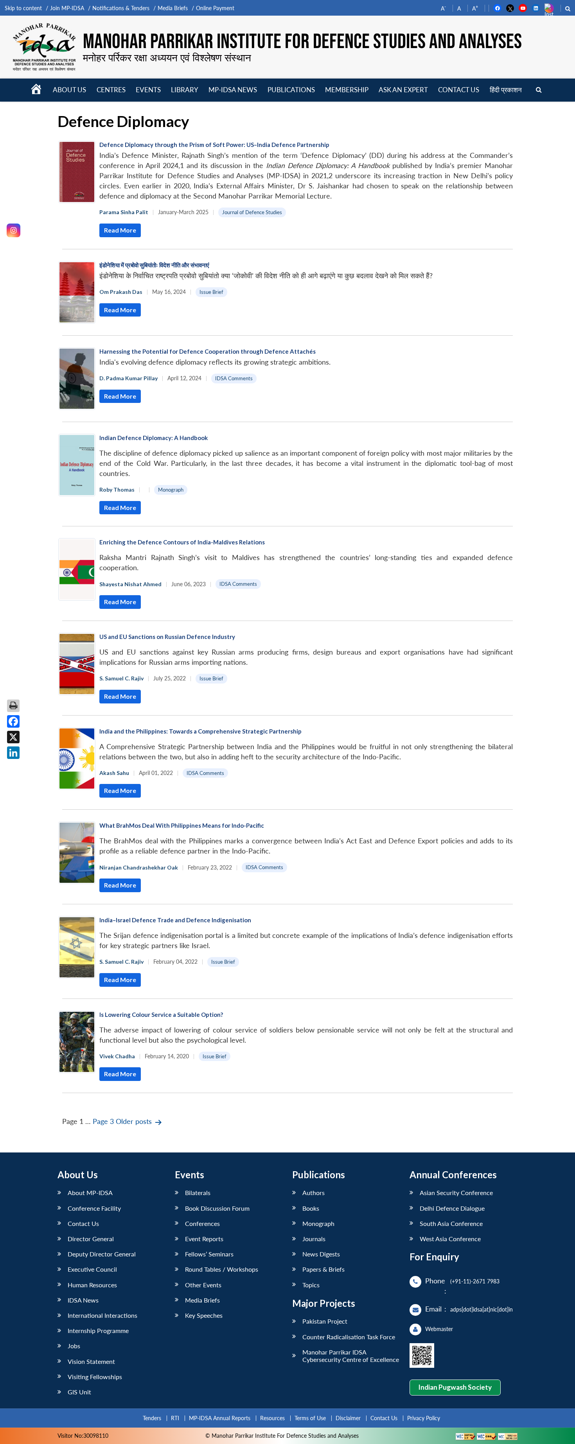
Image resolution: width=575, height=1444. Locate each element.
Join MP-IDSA (67, 8)
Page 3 (103, 1121)
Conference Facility (94, 1208)
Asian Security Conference (456, 1192)
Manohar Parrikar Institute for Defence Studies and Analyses (302, 41)
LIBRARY (184, 90)
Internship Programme (98, 1330)
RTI (175, 1418)
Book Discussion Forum (217, 1208)
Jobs (74, 1345)
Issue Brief (211, 292)
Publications (291, 90)
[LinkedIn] (13, 752)
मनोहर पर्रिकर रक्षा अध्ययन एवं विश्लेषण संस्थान (167, 57)
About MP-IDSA (90, 1192)
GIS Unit (79, 1392)
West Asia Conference (450, 1238)
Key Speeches (204, 1315)
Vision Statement (91, 1361)
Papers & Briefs (323, 1269)
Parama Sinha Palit (123, 212)
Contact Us (83, 1223)
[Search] (539, 90)
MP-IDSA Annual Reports (219, 1418)
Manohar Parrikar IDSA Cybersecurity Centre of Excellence (350, 1355)
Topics (311, 1284)
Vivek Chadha (117, 1056)
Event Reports (204, 1238)
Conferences (202, 1223)
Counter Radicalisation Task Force (348, 1336)
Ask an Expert (403, 90)
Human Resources (92, 1284)
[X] (13, 737)
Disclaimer (348, 1418)
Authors (313, 1192)
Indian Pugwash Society (455, 1387)
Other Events (203, 1284)
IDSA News (83, 1300)
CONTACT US (458, 90)
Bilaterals (197, 1192)
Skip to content (23, 8)
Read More (120, 230)
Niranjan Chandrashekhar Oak (138, 867)
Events (148, 90)
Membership (346, 90)
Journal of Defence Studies (252, 212)
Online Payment (215, 8)
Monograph (170, 490)
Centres (111, 90)
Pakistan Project (324, 1321)
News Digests (321, 1254)
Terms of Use (310, 1418)
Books (310, 1208)
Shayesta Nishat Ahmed (130, 584)
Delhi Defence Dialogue (452, 1208)
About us (69, 90)
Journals (313, 1238)
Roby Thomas (117, 489)
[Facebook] (13, 721)
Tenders (152, 1418)
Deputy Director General (102, 1254)
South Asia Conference (451, 1223)
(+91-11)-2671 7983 (475, 1281)
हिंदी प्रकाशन (506, 90)
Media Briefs (173, 8)
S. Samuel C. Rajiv (121, 678)
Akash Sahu (114, 772)
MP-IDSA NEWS (232, 90)
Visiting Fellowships (95, 1376)
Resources (272, 1418)
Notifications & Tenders (120, 8)
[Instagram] (13, 230)
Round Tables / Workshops (221, 1269)
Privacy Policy (423, 1418)
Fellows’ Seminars (209, 1254)
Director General (91, 1238)
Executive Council (92, 1269)
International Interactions (102, 1315)
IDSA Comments (234, 378)
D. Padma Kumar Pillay (128, 378)
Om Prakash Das (120, 291)
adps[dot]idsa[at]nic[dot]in (481, 1309)
